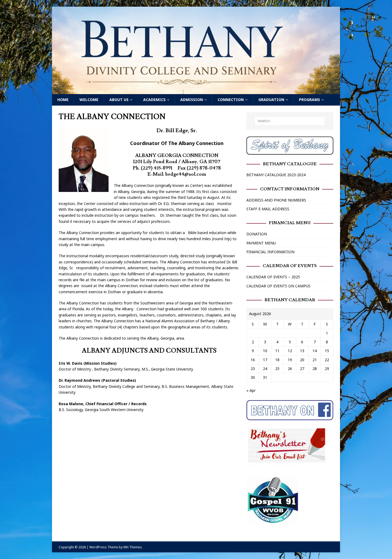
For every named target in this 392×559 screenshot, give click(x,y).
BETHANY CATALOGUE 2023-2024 (276, 174)
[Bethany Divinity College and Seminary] (196, 91)
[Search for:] (290, 121)
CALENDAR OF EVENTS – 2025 (273, 276)
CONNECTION (231, 99)
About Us (119, 99)
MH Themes (132, 547)
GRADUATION (271, 99)
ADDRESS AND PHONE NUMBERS (276, 200)
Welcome (88, 99)
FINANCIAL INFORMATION (270, 251)
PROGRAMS (309, 99)
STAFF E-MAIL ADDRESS (267, 208)
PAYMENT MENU (261, 243)
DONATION (256, 233)
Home (63, 99)
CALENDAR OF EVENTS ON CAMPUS (278, 285)
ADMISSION (191, 99)
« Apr (250, 390)
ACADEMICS (154, 99)
